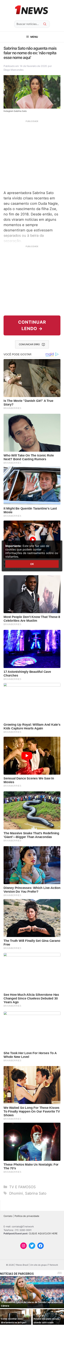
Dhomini (16, 1193)
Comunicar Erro (29, 344)
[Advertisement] (32, 155)
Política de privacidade (27, 1216)
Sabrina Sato (35, 1193)
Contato (8, 1216)
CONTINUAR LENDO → (32, 325)
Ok (32, 563)
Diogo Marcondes (14, 69)
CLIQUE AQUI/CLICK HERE (43, 1233)
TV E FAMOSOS (22, 1187)
